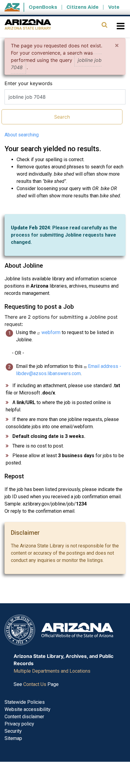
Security (13, 731)
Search (62, 117)
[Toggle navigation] (121, 26)
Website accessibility (27, 709)
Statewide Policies (25, 702)
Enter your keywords (28, 83)
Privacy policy (19, 724)
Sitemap (13, 738)
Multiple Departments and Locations (52, 671)
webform (50, 332)
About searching (22, 135)
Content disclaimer (24, 716)
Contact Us (34, 684)
